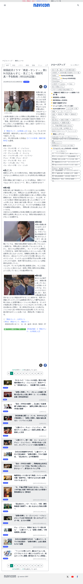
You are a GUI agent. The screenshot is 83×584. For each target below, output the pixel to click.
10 (38, 373)
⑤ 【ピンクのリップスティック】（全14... (65, 165)
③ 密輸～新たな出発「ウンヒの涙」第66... (65, 160)
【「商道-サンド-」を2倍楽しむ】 (15, 131)
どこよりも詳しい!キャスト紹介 (63, 106)
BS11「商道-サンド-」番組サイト (17, 322)
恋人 (53, 117)
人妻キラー (75, 120)
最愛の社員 (65, 122)
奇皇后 (60, 114)
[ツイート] (40, 86)
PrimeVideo (56, 81)
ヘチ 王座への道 (72, 108)
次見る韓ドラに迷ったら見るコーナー (64, 137)
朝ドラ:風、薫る (57, 70)
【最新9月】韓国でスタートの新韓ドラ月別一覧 (66, 93)
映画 (27, 65)
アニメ (40, 65)
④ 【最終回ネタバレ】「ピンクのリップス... (65, 163)
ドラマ (20, 65)
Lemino (63, 84)
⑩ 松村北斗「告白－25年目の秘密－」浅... (64, 180)
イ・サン (61, 111)
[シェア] (45, 86)
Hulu (71, 84)
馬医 (53, 111)
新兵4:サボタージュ (58, 131)
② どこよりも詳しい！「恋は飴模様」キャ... (65, 157)
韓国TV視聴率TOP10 (60, 103)
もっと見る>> (58, 151)
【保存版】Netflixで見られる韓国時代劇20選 (65, 140)
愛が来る (55, 120)
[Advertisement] (41, 23)
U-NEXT (54, 84)
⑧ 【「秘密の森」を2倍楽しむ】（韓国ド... (65, 174)
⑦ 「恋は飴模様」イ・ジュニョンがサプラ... (65, 171)
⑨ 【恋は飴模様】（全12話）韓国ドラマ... (64, 177)
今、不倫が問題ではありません (62, 125)
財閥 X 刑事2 (65, 120)
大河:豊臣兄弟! (70, 70)
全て (7, 65)
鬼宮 (53, 114)
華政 (66, 114)
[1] (8, 373)
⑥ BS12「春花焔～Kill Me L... (61, 168)
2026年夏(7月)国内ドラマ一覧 (69, 72)
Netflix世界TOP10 (59, 108)
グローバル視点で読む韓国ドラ (62, 89)
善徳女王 (73, 114)
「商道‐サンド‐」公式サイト (15, 319)
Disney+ (55, 78)
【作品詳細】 (31, 329)
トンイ (68, 111)
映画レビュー (56, 143)
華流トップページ (58, 134)
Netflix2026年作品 (67, 75)
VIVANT (54, 72)
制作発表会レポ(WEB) (60, 100)
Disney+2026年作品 (69, 78)
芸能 (33, 65)
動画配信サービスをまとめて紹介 (62, 145)
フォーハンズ (72, 131)
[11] (41, 373)
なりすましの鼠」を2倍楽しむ (61, 128)
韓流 (13, 65)
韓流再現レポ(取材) (59, 97)
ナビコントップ (7, 60)
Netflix (55, 75)
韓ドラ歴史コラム (58, 87)
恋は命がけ (55, 122)
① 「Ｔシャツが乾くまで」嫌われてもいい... (65, 154)
